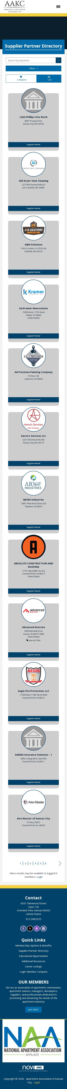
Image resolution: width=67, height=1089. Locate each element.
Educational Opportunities (33, 956)
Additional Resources (33, 961)
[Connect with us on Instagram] (37, 928)
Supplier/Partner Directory (33, 950)
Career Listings (33, 966)
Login (40, 876)
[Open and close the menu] (45, 6)
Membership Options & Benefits (33, 945)
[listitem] (33, 118)
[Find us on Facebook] (23, 928)
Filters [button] (32, 68)
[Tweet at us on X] (30, 928)
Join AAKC (33, 1009)
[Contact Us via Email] (43, 928)
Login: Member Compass (33, 971)
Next (60, 864)
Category (21, 79)
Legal (37, 1082)
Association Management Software (33, 1071)
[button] (58, 60)
